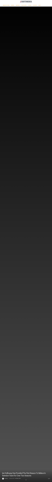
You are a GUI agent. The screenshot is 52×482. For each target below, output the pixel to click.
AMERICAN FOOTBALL (6, 5)
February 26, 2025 (11, 478)
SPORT (20, 478)
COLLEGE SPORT (23, 5)
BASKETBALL (18, 5)
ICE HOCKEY (35, 5)
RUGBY (39, 5)
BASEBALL (12, 5)
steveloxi (6, 478)
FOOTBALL (29, 5)
